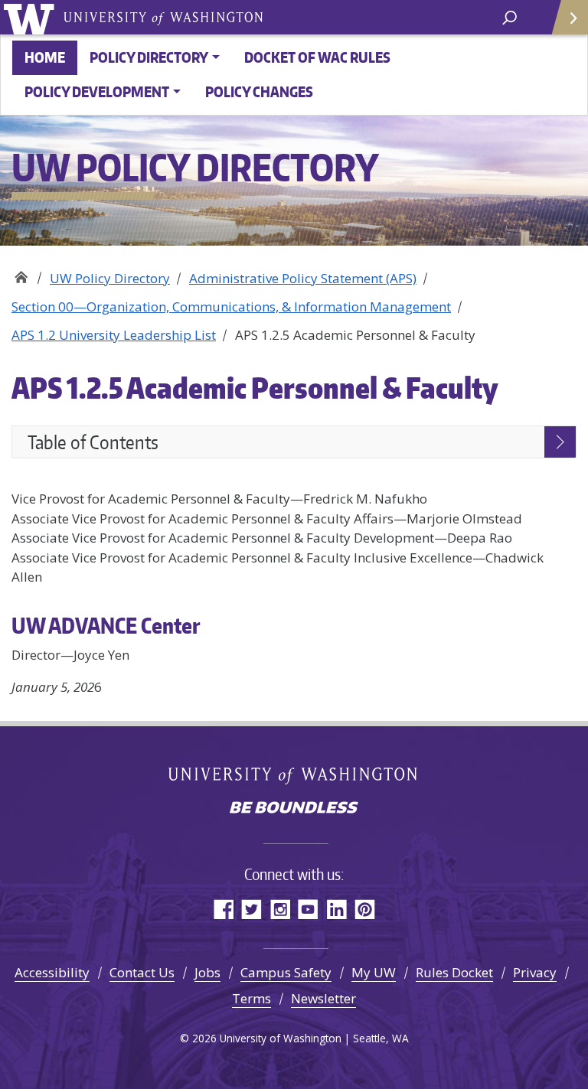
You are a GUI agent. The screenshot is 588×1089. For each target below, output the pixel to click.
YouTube (308, 908)
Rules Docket (454, 972)
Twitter (251, 908)
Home (44, 57)
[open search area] (509, 16)
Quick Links (569, 17)
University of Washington (32, 17)
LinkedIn (336, 908)
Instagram (280, 908)
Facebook (223, 908)
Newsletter (323, 998)
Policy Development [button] (96, 91)
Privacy (535, 972)
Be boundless (294, 809)
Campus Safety (286, 972)
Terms (251, 998)
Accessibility (52, 972)
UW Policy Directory (21, 273)
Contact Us (142, 972)
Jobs (207, 972)
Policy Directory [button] (149, 57)
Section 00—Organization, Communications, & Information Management (231, 306)
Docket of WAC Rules (317, 57)
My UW (373, 972)
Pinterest (364, 908)
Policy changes (259, 91)
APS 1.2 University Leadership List (113, 335)
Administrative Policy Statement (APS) (302, 278)
